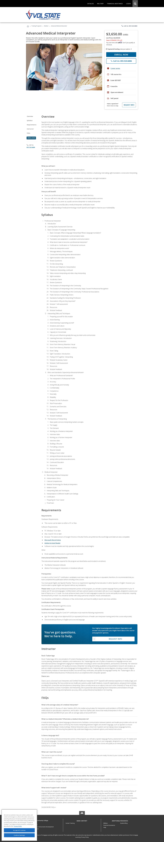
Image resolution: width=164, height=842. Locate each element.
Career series (115, 68)
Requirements (31, 125)
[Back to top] (82, 820)
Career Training (70, 823)
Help (104, 827)
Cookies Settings (19, 835)
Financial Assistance (109, 825)
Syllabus (29, 120)
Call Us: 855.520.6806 (129, 26)
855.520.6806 (31, 147)
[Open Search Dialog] (135, 3)
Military (105, 823)
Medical (46, 26)
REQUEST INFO (129, 105)
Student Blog (123, 823)
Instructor (30, 129)
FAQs (28, 133)
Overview (30, 116)
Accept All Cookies (19, 830)
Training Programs (36, 26)
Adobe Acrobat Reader (52, 543)
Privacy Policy (85, 837)
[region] (19, 825)
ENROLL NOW (121, 54)
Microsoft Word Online (53, 540)
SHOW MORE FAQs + (48, 807)
